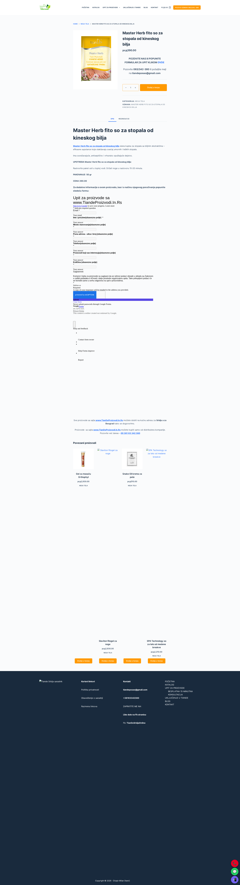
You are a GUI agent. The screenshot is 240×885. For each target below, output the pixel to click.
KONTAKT (154, 7)
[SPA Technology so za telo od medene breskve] (156, 542)
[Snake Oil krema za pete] (132, 459)
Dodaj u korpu (153, 87)
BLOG (146, 7)
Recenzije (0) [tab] (124, 119)
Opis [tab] (112, 119)
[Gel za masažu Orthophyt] (83, 459)
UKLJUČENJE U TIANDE (131, 7)
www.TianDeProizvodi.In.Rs (109, 420)
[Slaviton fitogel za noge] (108, 542)
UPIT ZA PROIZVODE (110, 7)
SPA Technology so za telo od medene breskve (156, 644)
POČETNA (85, 7)
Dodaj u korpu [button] (83, 661)
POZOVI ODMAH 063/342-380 (187, 8)
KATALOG (96, 7)
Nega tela (140, 101)
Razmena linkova (89, 706)
